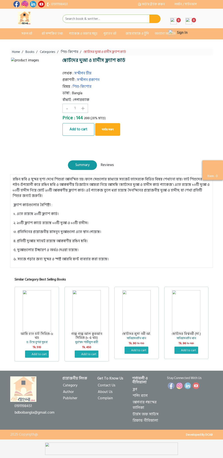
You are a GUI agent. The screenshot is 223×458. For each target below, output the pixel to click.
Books (29, 52)
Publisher (70, 398)
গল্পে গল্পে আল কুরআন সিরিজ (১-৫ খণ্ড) (86, 336)
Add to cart (78, 129)
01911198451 (59, 4)
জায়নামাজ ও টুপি (137, 33)
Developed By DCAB (199, 434)
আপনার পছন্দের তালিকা (145, 405)
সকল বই (27, 33)
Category (70, 385)
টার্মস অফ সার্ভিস (146, 414)
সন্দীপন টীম (82, 73)
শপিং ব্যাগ (140, 396)
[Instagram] (25, 4)
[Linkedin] (33, 4)
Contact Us (106, 385)
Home (16, 52)
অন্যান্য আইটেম (165, 33)
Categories (47, 52)
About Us (105, 392)
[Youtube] (41, 4)
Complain (105, 398)
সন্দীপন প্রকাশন (88, 80)
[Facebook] (16, 4)
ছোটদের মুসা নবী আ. (136, 334)
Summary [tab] (82, 165)
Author (68, 392)
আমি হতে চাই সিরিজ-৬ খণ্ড (37, 336)
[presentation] (197, 277)
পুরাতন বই (110, 33)
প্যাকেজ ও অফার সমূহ (83, 33)
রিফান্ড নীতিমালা (145, 421)
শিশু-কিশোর (69, 52)
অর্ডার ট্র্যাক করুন (153, 4)
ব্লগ (135, 389)
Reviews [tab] (107, 165)
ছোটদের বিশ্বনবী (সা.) (186, 334)
